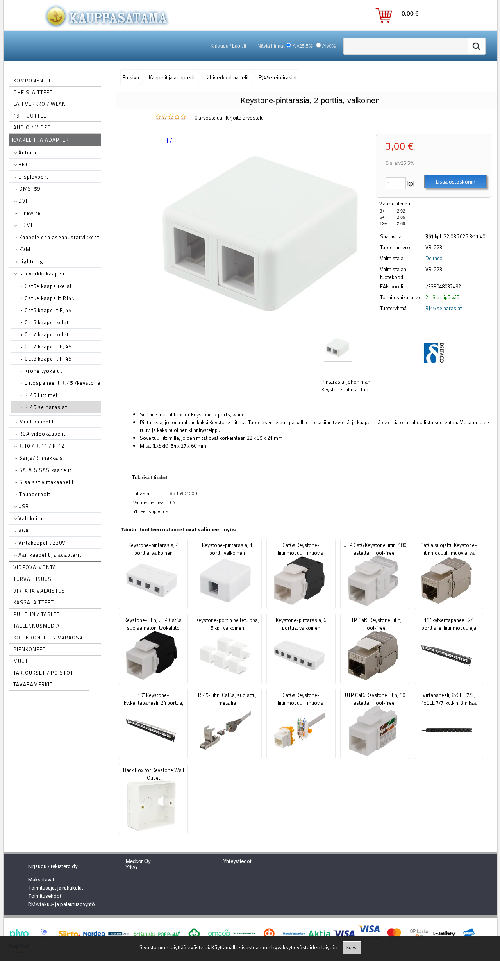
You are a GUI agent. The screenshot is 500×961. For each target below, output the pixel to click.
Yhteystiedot (237, 861)
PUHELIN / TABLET (36, 614)
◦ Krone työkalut (41, 371)
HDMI (24, 225)
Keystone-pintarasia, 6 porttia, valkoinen (301, 624)
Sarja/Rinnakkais (39, 458)
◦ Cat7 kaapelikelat (45, 334)
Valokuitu (30, 518)
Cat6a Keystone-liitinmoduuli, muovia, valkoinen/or (301, 702)
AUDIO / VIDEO (32, 127)
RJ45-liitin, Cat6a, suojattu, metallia (227, 699)
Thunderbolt (32, 494)
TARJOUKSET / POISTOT (43, 673)
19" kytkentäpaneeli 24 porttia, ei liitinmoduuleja (448, 624)
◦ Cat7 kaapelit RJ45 (46, 346)
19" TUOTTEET (31, 116)
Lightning (29, 261)
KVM (22, 249)
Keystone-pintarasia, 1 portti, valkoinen (227, 549)
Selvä (352, 947)
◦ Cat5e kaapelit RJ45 (48, 298)
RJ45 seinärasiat (443, 308)
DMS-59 (27, 189)
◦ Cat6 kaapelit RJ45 (46, 310)
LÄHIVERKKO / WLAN (39, 104)
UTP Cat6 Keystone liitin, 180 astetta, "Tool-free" (374, 549)
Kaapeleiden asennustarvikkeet (57, 237)
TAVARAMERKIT (33, 684)
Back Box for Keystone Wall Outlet (153, 774)
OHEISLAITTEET (33, 92)
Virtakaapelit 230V (41, 543)
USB (23, 506)
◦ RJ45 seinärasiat (44, 407)
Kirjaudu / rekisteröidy (52, 866)
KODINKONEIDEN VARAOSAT (49, 637)
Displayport (32, 176)
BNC (23, 164)
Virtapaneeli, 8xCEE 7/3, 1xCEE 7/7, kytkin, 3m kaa (449, 699)
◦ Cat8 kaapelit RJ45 (46, 359)
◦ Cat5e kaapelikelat (46, 286)
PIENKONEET (29, 649)
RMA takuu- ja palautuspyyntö (61, 904)
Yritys (132, 867)
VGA (23, 530)
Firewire (28, 213)
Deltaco (434, 258)
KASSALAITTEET (33, 602)
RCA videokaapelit (40, 434)
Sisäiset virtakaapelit (44, 482)
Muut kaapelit (34, 421)
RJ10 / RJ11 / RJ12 (40, 446)
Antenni (27, 152)
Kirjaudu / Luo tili (228, 46)
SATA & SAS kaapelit (43, 470)
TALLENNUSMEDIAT (37, 626)
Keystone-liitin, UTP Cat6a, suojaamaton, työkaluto (153, 624)
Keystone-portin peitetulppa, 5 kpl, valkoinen (227, 624)
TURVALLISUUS (32, 579)
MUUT (20, 661)
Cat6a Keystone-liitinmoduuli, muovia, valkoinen (301, 552)
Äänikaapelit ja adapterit (49, 555)
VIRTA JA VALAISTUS (39, 591)
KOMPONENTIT (32, 80)
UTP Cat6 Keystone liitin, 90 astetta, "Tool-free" (375, 699)
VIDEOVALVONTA (34, 567)
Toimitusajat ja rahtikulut (55, 888)
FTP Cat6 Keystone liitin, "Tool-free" (375, 624)
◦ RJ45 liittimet (39, 395)
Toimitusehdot (44, 896)
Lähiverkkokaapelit (41, 273)
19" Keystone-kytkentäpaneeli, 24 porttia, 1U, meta (153, 702)
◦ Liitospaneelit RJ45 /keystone (60, 383)
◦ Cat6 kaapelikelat (45, 322)
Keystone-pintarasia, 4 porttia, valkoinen (153, 549)
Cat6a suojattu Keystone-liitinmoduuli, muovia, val (448, 549)
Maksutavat (41, 879)
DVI (22, 201)
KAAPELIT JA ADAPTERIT (43, 140)
